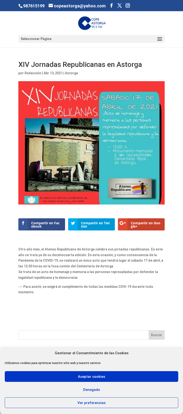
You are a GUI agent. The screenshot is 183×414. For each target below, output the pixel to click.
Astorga (71, 73)
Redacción (33, 73)
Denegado (91, 390)
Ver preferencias (91, 403)
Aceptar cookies (91, 376)
